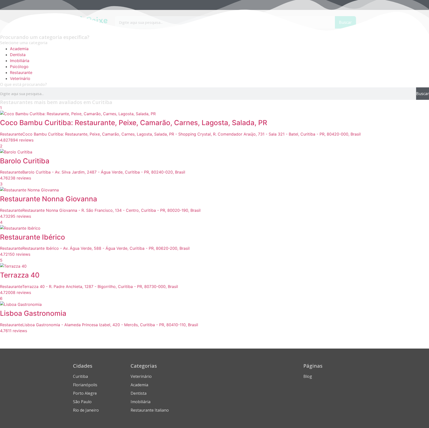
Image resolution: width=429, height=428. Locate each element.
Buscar (422, 93)
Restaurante (21, 72)
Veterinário (20, 78)
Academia (19, 48)
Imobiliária (19, 60)
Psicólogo (19, 66)
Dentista (18, 54)
